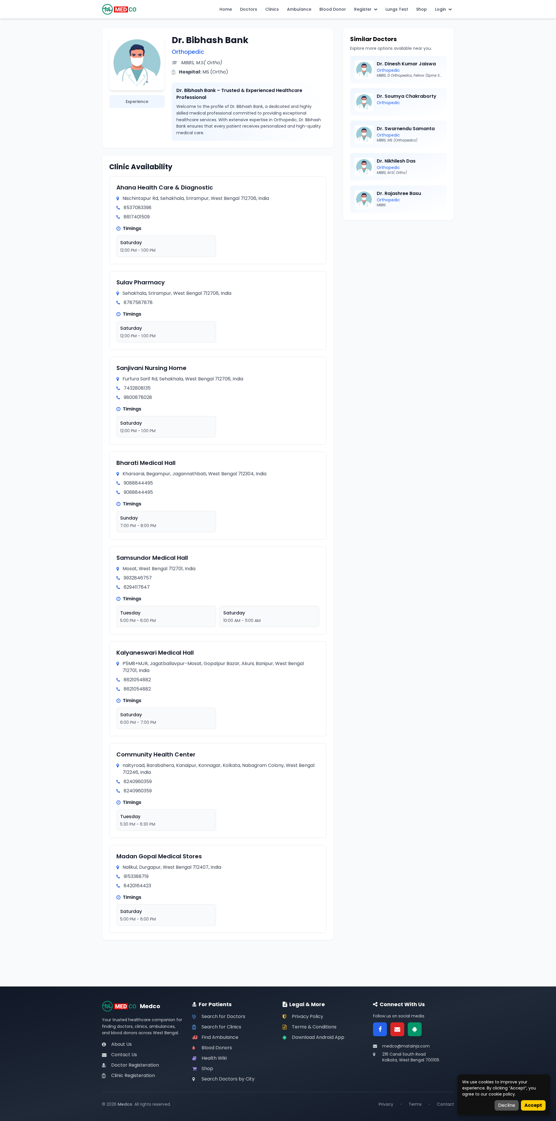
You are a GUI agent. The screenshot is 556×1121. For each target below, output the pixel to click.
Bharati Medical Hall (145, 463)
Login (440, 9)
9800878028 (138, 397)
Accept (533, 1105)
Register (363, 9)
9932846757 (138, 578)
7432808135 (137, 388)
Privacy (386, 1104)
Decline (506, 1105)
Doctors (248, 9)
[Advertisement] (398, 267)
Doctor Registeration (135, 1065)
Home (226, 9)
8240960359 (138, 781)
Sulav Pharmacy (140, 282)
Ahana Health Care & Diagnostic (164, 187)
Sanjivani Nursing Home (151, 368)
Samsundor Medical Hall (152, 558)
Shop (421, 9)
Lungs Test (396, 9)
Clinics (272, 9)
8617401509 (137, 216)
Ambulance (299, 9)
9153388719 (136, 876)
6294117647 (137, 587)
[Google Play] (415, 1029)
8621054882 (137, 679)
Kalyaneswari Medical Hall (155, 653)
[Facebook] (380, 1029)
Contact (445, 1104)
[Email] (397, 1029)
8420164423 (137, 885)
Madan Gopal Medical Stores (159, 856)
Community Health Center (155, 754)
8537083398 (137, 207)
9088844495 (138, 483)
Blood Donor (332, 9)
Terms (415, 1104)
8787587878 (138, 302)
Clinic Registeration (133, 1075)
